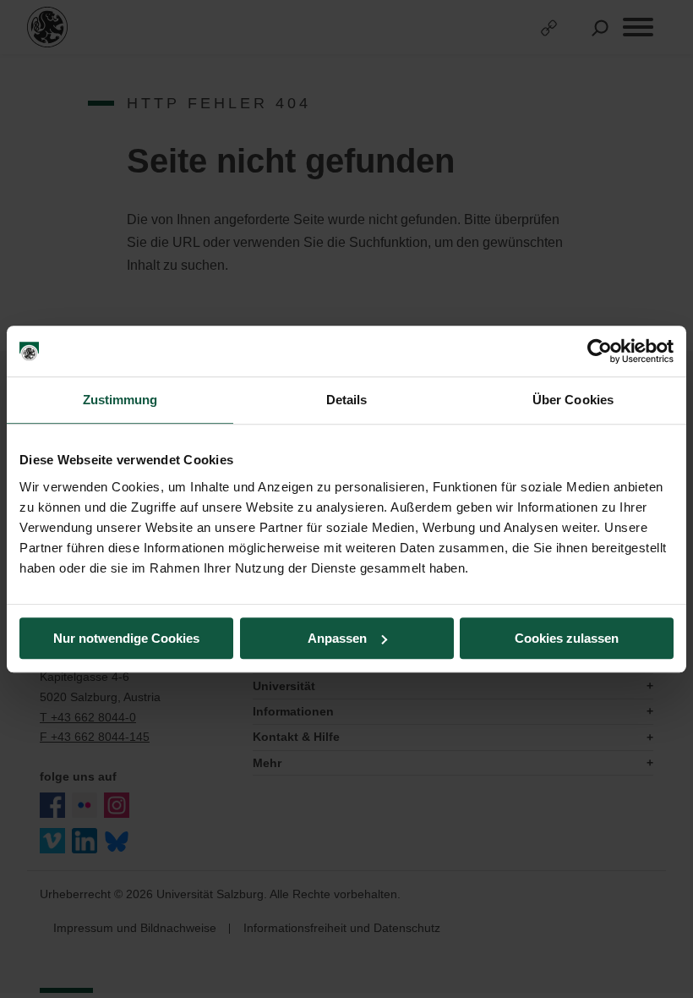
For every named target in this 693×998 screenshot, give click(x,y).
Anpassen (337, 638)
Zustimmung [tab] (120, 399)
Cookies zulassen (567, 638)
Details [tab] (347, 399)
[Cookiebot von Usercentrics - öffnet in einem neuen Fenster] (600, 351)
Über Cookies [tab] (573, 399)
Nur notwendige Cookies (126, 638)
